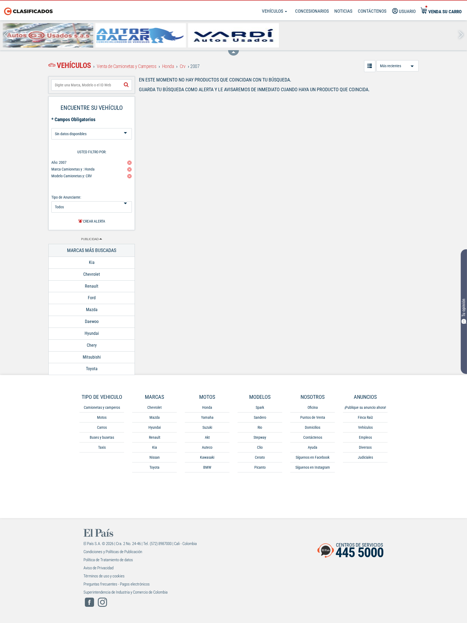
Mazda (154, 417)
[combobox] (91, 85)
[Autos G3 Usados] (48, 35)
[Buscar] (126, 85)
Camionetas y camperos (102, 407)
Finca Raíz (365, 417)
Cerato (260, 457)
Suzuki (207, 427)
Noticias (343, 11)
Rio (260, 427)
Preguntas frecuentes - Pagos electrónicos (117, 584)
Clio (260, 447)
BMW (207, 467)
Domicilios (312, 427)
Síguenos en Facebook (312, 457)
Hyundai (154, 427)
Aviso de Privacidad (99, 568)
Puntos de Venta (312, 417)
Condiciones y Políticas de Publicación (113, 551)
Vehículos (273, 11)
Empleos (365, 437)
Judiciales (365, 457)
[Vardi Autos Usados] (233, 35)
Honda (207, 407)
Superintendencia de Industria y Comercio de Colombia (126, 592)
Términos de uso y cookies (104, 576)
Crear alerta (93, 221)
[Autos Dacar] (140, 35)
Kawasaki (207, 457)
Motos (101, 417)
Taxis (102, 447)
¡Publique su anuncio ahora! (365, 407)
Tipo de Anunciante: (66, 197)
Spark (260, 407)
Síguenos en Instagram (312, 467)
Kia (154, 447)
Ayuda (312, 447)
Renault (154, 437)
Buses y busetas (102, 437)
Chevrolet (154, 407)
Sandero (260, 417)
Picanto (260, 467)
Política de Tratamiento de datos (108, 559)
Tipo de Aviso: (91, 126)
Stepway (259, 437)
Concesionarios (312, 11)
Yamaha (207, 417)
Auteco (207, 447)
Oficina (313, 407)
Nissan (154, 457)
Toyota (154, 467)
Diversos (365, 447)
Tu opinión (463, 307)
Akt (207, 437)
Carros (102, 427)
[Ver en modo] (369, 66)
